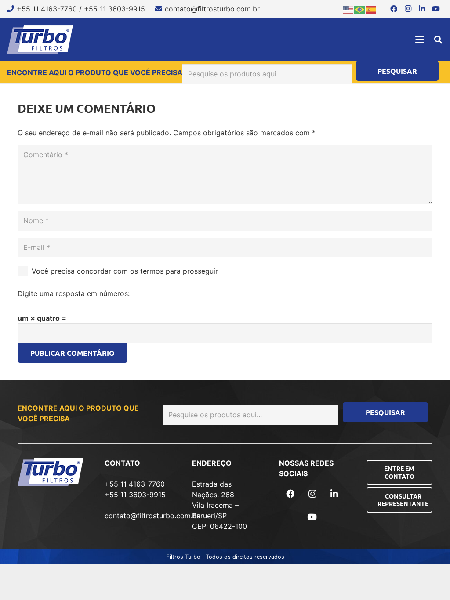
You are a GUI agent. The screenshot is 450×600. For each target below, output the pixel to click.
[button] (420, 39)
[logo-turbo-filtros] (40, 39)
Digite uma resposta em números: (74, 293)
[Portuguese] (360, 8)
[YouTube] (436, 9)
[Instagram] (408, 9)
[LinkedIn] (422, 9)
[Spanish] (371, 8)
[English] (348, 8)
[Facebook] (394, 9)
